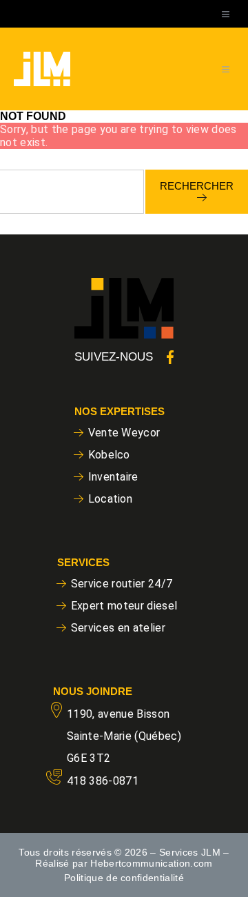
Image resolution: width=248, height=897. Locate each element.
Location (110, 498)
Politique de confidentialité (124, 877)
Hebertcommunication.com (151, 863)
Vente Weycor (124, 432)
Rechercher (197, 186)
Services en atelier (118, 627)
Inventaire (113, 476)
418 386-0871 (102, 780)
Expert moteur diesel (124, 605)
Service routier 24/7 (122, 583)
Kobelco (109, 454)
